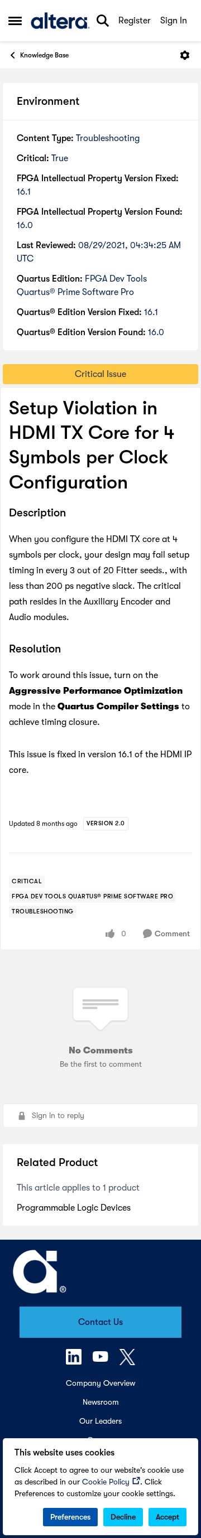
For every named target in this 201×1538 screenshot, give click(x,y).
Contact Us (100, 1322)
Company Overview (100, 1383)
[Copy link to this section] (74, 513)
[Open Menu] (185, 55)
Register (134, 21)
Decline (123, 1516)
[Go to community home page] (60, 21)
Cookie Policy (106, 1481)
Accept (167, 1516)
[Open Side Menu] (15, 20)
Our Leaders (100, 1420)
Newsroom (101, 1401)
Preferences (70, 1516)
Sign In (173, 21)
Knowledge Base (44, 55)
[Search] (102, 20)
